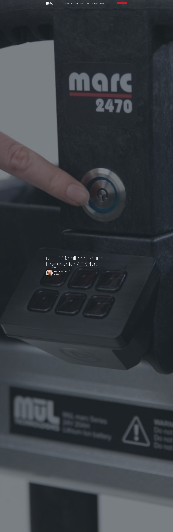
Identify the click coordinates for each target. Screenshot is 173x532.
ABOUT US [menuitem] (82, 3)
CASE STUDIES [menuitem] (95, 3)
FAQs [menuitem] (77, 3)
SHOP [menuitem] (72, 3)
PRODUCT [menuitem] (67, 3)
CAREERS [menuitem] (102, 3)
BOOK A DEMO (122, 3)
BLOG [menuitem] (88, 3)
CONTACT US (112, 3)
